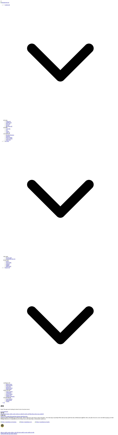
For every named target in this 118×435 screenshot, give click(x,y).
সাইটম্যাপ (15, 433)
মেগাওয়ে (7, 131)
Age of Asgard (9, 394)
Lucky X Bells (9, 138)
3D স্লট (7, 125)
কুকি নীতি (5, 433)
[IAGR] (3, 431)
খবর (4, 402)
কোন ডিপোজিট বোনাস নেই (10, 259)
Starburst (8, 136)
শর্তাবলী (2, 433)
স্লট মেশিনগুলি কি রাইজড (5, 414)
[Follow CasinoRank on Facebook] (8, 422)
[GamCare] (15, 431)
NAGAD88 (8, 262)
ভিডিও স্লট (8, 124)
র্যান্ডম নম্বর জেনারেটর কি (39, 414)
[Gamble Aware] (26, 431)
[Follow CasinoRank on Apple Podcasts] (51, 422)
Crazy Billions (9, 399)
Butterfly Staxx (9, 388)
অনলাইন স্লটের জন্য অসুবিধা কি (18, 414)
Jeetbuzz (8, 263)
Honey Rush (8, 389)
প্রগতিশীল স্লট (8, 122)
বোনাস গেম (8, 132)
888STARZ (8, 266)
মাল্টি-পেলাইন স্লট (9, 126)
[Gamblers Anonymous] (9, 431)
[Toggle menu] (1, 1)
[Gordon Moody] (20, 431)
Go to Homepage (4, 411)
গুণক (7, 130)
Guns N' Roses (9, 391)
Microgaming (9, 400)
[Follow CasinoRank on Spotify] (42, 422)
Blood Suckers (9, 385)
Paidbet (7, 265)
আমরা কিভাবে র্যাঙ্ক (24, 416)
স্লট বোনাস (7, 141)
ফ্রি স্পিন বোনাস (9, 257)
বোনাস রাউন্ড (8, 128)
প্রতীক (11, 414)
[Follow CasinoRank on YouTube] (33, 422)
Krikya (7, 261)
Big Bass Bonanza (10, 135)
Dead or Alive (9, 384)
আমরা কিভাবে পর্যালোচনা (16, 416)
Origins (7, 401)
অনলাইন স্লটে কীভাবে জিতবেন (29, 414)
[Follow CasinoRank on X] (25, 422)
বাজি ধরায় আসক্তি (10, 433)
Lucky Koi (8, 386)
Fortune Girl (8, 395)
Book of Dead (9, 137)
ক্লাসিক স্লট (8, 121)
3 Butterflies (8, 392)
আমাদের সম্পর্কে (3, 416)
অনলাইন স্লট (7, 5)
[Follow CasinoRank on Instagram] (17, 422)
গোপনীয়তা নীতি (9, 416)
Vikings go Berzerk (10, 396)
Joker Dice (8, 139)
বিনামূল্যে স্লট (7, 267)
